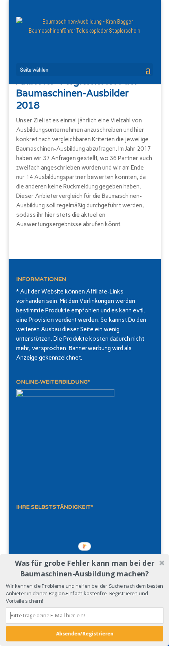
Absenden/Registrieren (84, 633)
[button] (84, 568)
